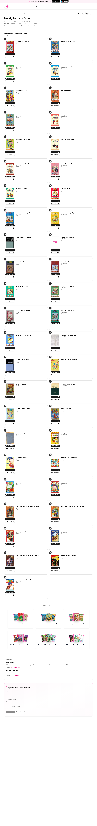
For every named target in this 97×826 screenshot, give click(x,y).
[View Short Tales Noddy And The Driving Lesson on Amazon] (55, 512)
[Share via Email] (87, 13)
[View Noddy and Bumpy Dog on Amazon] (55, 218)
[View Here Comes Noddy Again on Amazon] (55, 71)
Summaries (50, 6)
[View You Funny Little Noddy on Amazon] (55, 144)
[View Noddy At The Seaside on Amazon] (10, 120)
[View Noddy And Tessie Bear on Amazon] (55, 169)
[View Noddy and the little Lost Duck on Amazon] (10, 585)
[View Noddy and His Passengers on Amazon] (55, 340)
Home (5, 13)
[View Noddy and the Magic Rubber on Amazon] (55, 120)
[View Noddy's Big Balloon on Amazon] (10, 389)
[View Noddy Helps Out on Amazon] (55, 414)
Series (44, 6)
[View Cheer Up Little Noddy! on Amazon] (55, 291)
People (36, 6)
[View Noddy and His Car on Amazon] (10, 71)
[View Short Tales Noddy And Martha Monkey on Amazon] (55, 536)
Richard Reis (10, 662)
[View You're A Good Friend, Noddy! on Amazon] (10, 242)
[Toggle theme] (90, 6)
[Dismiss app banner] (92, 1)
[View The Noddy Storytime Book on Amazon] (55, 389)
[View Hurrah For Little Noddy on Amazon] (55, 47)
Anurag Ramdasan (12, 671)
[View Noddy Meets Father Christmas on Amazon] (10, 169)
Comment (8, 704)
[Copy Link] (91, 13)
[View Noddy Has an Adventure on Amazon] (55, 242)
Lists (41, 6)
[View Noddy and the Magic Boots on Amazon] (55, 365)
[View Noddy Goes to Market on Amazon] (10, 365)
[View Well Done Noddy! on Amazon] (55, 96)
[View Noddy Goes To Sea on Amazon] (55, 267)
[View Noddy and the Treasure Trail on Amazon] (10, 487)
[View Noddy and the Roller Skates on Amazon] (55, 463)
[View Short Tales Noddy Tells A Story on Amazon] (10, 536)
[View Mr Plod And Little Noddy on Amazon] (10, 316)
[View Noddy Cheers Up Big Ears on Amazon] (55, 438)
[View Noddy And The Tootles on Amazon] (55, 316)
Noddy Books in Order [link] (27, 13)
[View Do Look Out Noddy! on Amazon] (55, 193)
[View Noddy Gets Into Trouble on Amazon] (10, 144)
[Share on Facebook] (78, 13)
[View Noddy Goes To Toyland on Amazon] (10, 47)
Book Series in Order (14, 13)
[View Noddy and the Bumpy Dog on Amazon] (10, 218)
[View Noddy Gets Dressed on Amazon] (10, 463)
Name (7, 691)
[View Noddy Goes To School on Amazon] (10, 96)
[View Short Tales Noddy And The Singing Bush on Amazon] (10, 560)
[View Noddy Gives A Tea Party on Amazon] (10, 414)
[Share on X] (82, 13)
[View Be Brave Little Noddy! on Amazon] (10, 193)
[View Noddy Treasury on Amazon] (10, 438)
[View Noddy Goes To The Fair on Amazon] (10, 291)
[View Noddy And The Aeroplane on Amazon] (10, 340)
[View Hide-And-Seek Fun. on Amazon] (55, 487)
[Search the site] (73, 6)
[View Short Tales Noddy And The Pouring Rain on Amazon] (10, 512)
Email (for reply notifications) (12, 696)
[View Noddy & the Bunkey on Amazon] (10, 267)
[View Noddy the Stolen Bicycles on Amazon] (55, 560)
